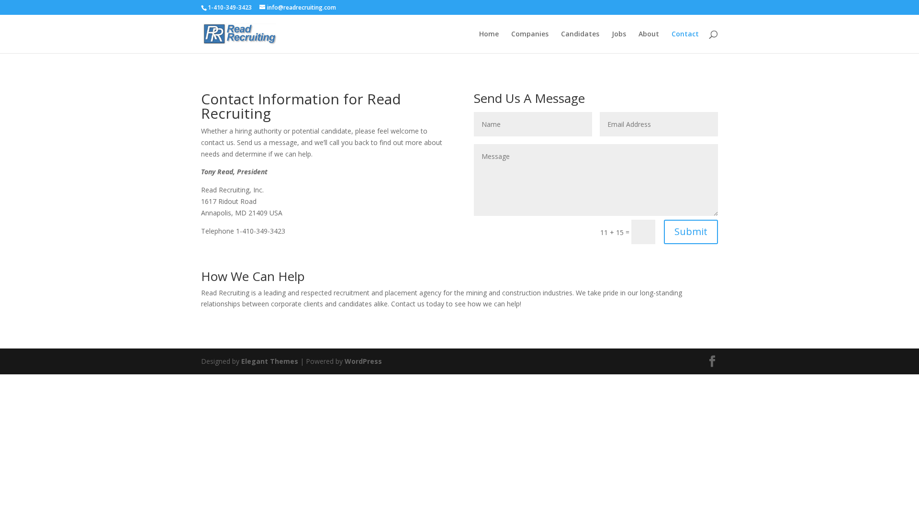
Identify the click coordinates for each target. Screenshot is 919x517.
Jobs (619, 34)
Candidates (580, 34)
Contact (685, 34)
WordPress (363, 361)
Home (489, 34)
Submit (690, 231)
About (649, 34)
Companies (530, 34)
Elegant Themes (269, 361)
